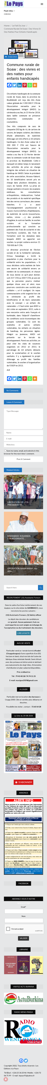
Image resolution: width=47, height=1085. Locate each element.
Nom (23, 916)
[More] (35, 85)
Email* (23, 907)
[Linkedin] (19, 85)
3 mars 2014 (12, 57)
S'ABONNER (25, 782)
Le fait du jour (18, 25)
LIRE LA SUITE (23, 633)
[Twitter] (14, 85)
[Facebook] (9, 85)
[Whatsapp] (29, 85)
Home (7, 25)
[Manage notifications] (6, 1079)
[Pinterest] (24, 85)
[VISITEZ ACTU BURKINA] (23, 999)
